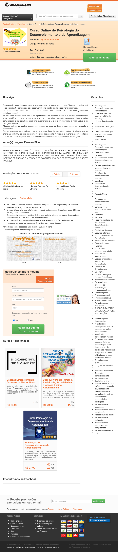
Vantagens (10, 198)
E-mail (14, 286)
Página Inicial (8, 24)
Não (31, 320)
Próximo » (74, 174)
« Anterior (56, 174)
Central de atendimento (20, 536)
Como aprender (17, 523)
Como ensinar (16, 520)
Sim (17, 320)
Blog (12, 531)
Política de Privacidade (72, 509)
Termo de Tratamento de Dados (48, 547)
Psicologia (21, 24)
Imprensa (14, 533)
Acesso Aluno (95, 10)
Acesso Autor (94, 6)
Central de (103, 16)
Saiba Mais (26, 198)
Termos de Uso (54, 509)
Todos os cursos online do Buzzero (47, 530)
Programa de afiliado (45, 520)
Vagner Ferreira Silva (49, 39)
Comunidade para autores (44, 524)
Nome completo (17, 295)
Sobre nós (15, 528)
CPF (13, 304)
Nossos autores (17, 526)
